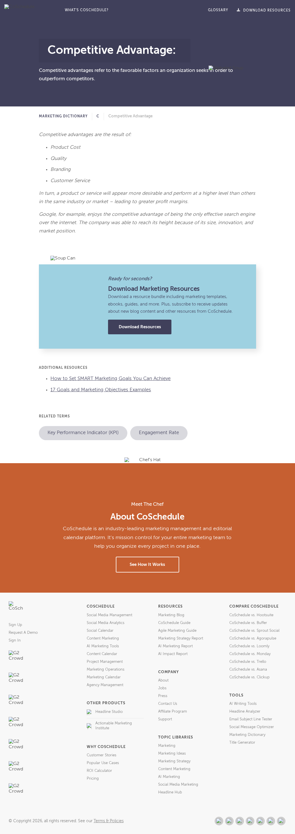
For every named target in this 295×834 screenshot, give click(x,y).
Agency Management (105, 685)
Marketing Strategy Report (180, 638)
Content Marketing (103, 638)
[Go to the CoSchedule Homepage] (16, 608)
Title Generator (242, 743)
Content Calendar (102, 654)
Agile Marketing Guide (177, 631)
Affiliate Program (172, 711)
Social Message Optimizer (251, 727)
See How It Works (147, 564)
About (163, 680)
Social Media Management (109, 615)
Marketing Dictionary (63, 116)
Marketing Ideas (172, 753)
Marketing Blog (171, 615)
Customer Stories (101, 755)
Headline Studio (109, 712)
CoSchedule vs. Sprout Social (254, 631)
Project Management (105, 662)
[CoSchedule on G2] (219, 821)
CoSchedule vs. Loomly (249, 646)
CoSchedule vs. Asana (248, 669)
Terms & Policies (109, 821)
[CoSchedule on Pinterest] (260, 821)
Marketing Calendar (104, 677)
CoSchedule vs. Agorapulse (252, 638)
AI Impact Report (173, 654)
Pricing (93, 778)
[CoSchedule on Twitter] (239, 821)
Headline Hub (170, 792)
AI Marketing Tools (103, 646)
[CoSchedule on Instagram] (270, 821)
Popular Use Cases (103, 763)
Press (162, 696)
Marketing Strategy (174, 761)
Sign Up (15, 625)
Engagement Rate (159, 432)
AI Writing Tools (243, 704)
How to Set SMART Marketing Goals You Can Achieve (110, 378)
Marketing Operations (105, 669)
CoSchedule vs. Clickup (249, 677)
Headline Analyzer (244, 711)
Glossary (218, 10)
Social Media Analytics (105, 623)
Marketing (166, 746)
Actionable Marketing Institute (113, 726)
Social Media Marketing (178, 785)
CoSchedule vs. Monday (250, 654)
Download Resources (140, 327)
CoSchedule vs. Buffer (248, 623)
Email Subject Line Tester (250, 719)
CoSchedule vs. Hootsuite (251, 615)
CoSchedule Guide (174, 623)
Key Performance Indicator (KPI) (83, 432)
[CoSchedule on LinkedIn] (250, 821)
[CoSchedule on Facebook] (229, 821)
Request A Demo (23, 633)
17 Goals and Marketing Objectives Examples (100, 390)
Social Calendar (100, 631)
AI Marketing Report (175, 646)
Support (165, 719)
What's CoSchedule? (87, 10)
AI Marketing (169, 777)
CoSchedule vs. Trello (247, 662)
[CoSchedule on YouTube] (281, 821)
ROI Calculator (99, 771)
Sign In (15, 640)
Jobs (162, 688)
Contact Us (167, 704)
